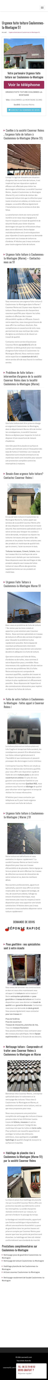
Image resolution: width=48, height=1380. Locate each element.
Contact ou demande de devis (25, 110)
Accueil (4, 32)
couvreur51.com (26, 1357)
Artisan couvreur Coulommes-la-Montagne (22, 1272)
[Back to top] (41, 1373)
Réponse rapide (24, 928)
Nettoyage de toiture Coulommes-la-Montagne (24, 1261)
